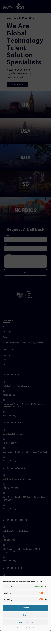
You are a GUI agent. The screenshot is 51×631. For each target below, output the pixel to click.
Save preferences (25, 622)
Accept (25, 607)
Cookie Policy (19, 628)
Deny (25, 614)
